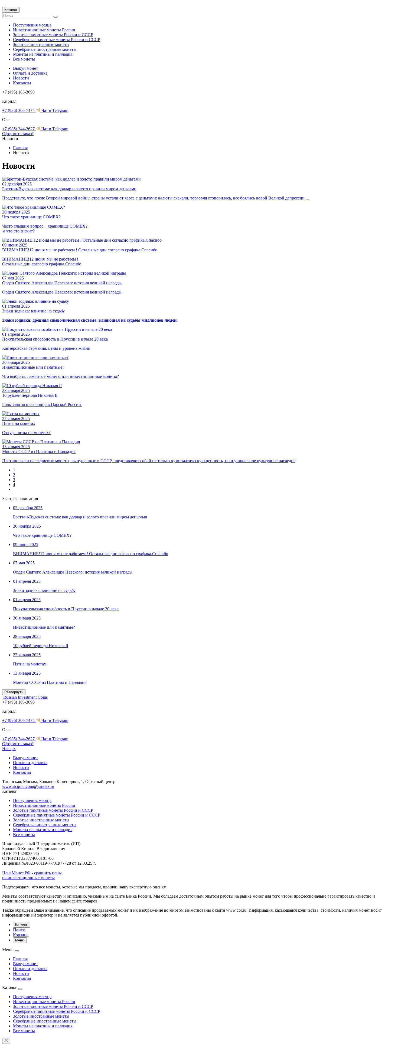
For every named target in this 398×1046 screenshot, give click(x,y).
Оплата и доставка (30, 73)
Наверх (9, 748)
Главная (20, 147)
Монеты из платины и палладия (42, 54)
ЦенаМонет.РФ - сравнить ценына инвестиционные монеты (32, 875)
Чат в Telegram (54, 110)
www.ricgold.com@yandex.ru (28, 786)
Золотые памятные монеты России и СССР (53, 34)
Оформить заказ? (18, 133)
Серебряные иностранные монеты (44, 49)
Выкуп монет (25, 68)
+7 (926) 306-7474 (19, 110)
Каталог (10, 10)
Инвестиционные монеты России (44, 30)
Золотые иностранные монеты (41, 44)
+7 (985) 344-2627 (19, 128)
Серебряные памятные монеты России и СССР (56, 39)
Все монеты (24, 59)
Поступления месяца (32, 25)
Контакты (22, 83)
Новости (21, 78)
